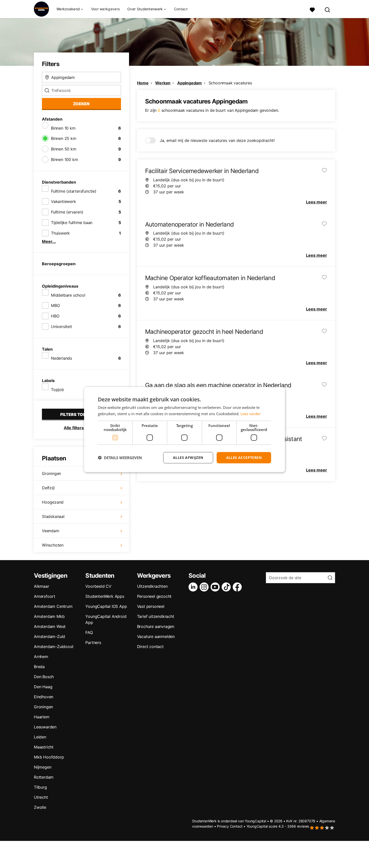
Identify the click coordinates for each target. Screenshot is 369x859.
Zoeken (81, 103)
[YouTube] (216, 587)
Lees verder (250, 413)
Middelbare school (68, 295)
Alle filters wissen (81, 427)
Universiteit (61, 326)
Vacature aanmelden (156, 636)
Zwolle (40, 807)
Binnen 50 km (63, 148)
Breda (39, 666)
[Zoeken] (327, 9)
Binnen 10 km (63, 128)
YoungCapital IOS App (106, 606)
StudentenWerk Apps (104, 596)
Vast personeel (150, 606)
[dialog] (184, 429)
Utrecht (41, 797)
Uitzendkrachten (152, 586)
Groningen (51, 473)
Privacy (223, 826)
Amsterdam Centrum (53, 606)
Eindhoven (43, 696)
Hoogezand (53, 502)
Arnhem (41, 656)
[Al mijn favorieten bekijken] (312, 9)
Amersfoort (44, 596)
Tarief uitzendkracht (155, 616)
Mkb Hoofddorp (49, 757)
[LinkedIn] (194, 587)
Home (143, 82)
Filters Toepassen (81, 414)
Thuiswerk (60, 233)
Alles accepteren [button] (244, 457)
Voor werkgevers (105, 9)
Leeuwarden (45, 726)
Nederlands (61, 358)
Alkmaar (41, 586)
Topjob (57, 389)
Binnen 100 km (64, 159)
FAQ (89, 632)
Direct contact (150, 646)
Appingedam (189, 82)
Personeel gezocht (154, 596)
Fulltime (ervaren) (67, 211)
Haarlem (41, 716)
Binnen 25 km (63, 138)
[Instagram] (205, 587)
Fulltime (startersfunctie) (73, 191)
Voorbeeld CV (98, 586)
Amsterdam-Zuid (49, 636)
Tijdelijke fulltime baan (71, 222)
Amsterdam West (50, 626)
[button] (120, 457)
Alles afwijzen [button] (188, 457)
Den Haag (43, 686)
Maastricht (43, 746)
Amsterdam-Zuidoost (53, 646)
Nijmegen (42, 767)
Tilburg (40, 787)
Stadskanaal (53, 516)
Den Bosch (44, 676)
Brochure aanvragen (155, 626)
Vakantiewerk (63, 201)
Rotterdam (43, 777)
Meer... (49, 241)
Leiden (40, 736)
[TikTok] (227, 587)
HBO (55, 315)
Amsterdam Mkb (49, 616)
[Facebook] (238, 587)
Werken (162, 82)
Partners (93, 642)
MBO (55, 305)
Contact (181, 9)
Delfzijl (48, 487)
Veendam (50, 530)
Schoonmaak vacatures (230, 82)
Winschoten (53, 545)
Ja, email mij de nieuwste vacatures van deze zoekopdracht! (217, 140)
